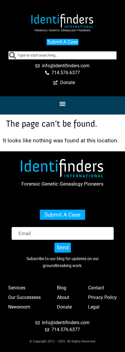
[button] (62, 104)
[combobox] (62, 55)
